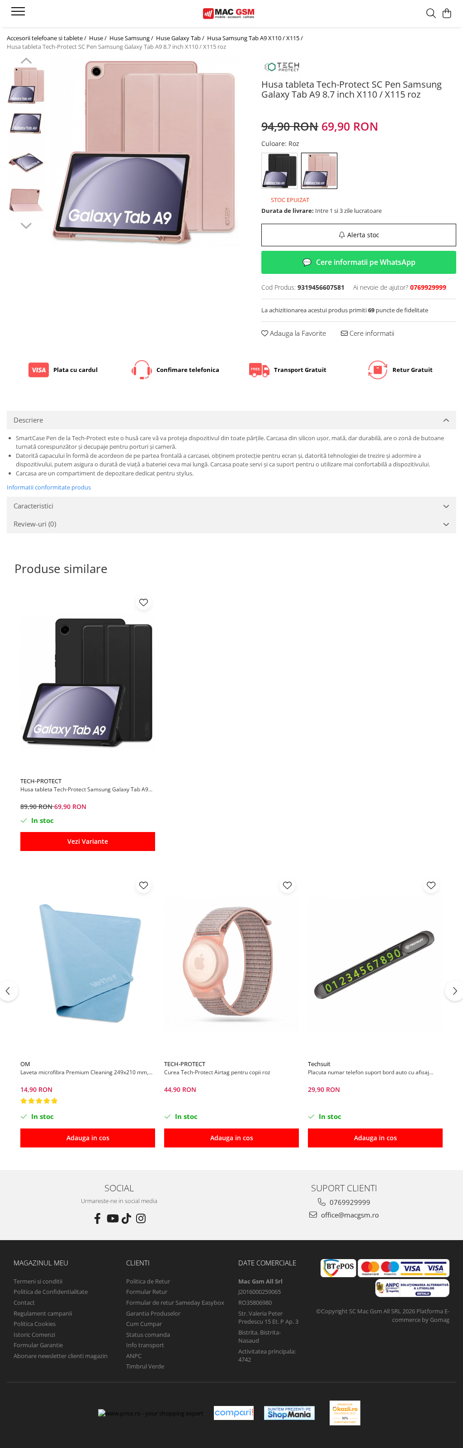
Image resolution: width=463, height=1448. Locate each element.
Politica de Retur (148, 1281)
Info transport (145, 1345)
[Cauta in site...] (431, 14)
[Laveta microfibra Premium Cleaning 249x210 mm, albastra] (87, 964)
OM (25, 1064)
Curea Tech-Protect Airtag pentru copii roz (217, 1072)
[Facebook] (97, 1218)
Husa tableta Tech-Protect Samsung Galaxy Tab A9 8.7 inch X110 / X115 (84, 789)
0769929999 (349, 1202)
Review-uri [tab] (35, 523)
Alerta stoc (363, 234)
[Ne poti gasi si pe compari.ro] (234, 1413)
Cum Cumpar (144, 1324)
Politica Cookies (35, 1324)
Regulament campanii (43, 1313)
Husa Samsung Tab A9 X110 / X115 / (255, 38)
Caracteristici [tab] (33, 505)
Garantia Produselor (153, 1313)
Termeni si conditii (38, 1281)
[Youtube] (112, 1218)
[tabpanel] (144, 151)
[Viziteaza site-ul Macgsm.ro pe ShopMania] (289, 1413)
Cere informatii (371, 333)
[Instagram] (141, 1218)
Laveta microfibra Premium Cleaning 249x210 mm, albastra (84, 1072)
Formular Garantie (38, 1345)
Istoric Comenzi (34, 1334)
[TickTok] (126, 1218)
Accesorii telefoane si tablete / (47, 38)
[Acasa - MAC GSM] (231, 13)
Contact (24, 1302)
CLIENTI (138, 1262)
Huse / (98, 38)
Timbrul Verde (145, 1366)
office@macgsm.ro (349, 1214)
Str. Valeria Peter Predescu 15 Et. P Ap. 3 (268, 1317)
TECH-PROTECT (40, 781)
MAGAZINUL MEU (41, 1262)
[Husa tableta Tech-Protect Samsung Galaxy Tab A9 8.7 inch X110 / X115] (87, 681)
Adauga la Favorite (297, 333)
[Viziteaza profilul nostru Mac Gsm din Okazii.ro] (345, 1413)
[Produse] (19, 14)
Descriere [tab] (28, 419)
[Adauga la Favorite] (143, 602)
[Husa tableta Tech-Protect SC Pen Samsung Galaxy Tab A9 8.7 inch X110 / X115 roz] (144, 151)
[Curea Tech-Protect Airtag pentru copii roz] (231, 964)
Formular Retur (146, 1292)
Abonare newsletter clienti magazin (61, 1356)
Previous (26, 61)
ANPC (134, 1356)
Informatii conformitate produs (49, 487)
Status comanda (148, 1334)
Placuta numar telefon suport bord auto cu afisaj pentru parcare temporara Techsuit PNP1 (368, 1072)
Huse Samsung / (132, 38)
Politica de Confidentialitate (51, 1292)
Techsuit (319, 1064)
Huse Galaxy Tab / (181, 38)
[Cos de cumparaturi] (447, 14)
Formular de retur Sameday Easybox (175, 1302)
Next (26, 224)
